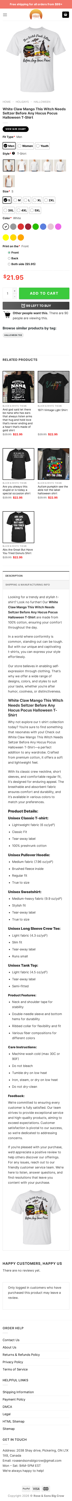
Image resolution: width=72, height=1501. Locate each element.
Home (7, 101)
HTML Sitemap (13, 1421)
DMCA (7, 1407)
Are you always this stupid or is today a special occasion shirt (17, 490)
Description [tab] (14, 575)
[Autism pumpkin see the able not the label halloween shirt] (53, 464)
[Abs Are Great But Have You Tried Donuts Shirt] (18, 527)
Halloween (42, 101)
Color (7, 218)
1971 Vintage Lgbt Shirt (53, 410)
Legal (6, 1414)
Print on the (11, 246)
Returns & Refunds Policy (21, 1354)
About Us (9, 1347)
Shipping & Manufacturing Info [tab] (27, 584)
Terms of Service (15, 1369)
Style (8, 153)
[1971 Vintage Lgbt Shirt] (53, 386)
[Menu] (5, 14)
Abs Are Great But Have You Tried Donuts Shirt (18, 551)
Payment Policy (14, 1399)
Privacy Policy (13, 1362)
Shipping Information (18, 1392)
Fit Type (9, 137)
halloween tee (13, 335)
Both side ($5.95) (23, 264)
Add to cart (44, 293)
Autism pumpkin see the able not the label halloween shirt (53, 490)
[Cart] (65, 15)
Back (14, 258)
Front (15, 252)
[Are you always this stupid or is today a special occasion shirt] (18, 464)
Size (6, 191)
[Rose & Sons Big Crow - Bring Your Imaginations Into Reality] (36, 15)
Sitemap (9, 1429)
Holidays (22, 101)
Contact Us (11, 1340)
